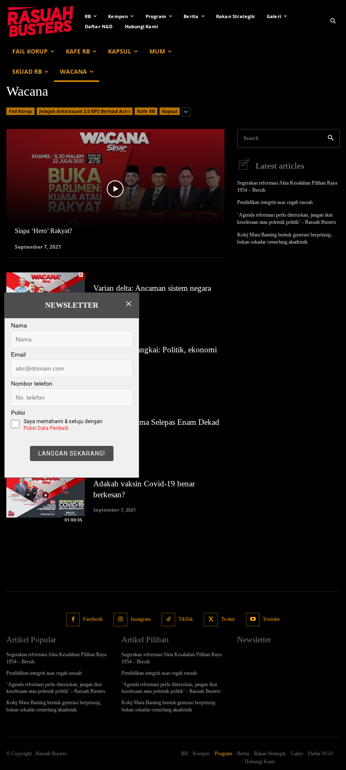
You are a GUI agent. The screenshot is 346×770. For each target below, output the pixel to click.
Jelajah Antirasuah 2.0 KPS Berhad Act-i (84, 111)
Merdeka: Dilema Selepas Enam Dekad (156, 422)
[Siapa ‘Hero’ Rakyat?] (115, 189)
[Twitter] (211, 620)
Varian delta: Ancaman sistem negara (152, 288)
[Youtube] (253, 620)
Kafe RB (146, 111)
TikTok (185, 619)
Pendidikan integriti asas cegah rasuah (275, 202)
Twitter (228, 619)
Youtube (271, 619)
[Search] (331, 138)
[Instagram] (120, 620)
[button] (333, 20)
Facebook (93, 619)
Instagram (141, 619)
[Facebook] (73, 620)
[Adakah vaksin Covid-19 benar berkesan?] (45, 495)
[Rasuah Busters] (40, 20)
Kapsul (169, 111)
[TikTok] (169, 620)
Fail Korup (20, 111)
